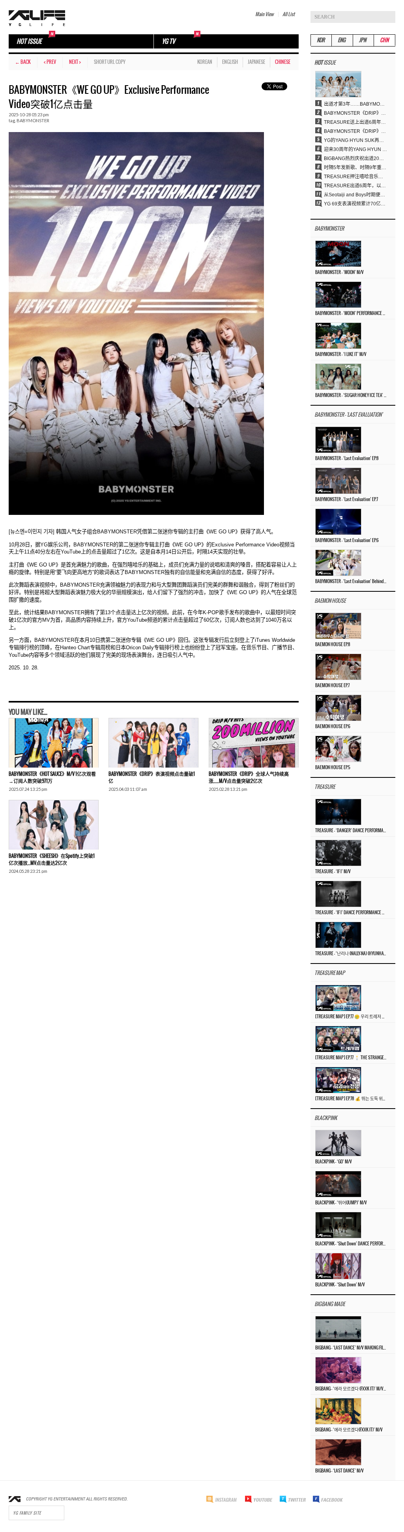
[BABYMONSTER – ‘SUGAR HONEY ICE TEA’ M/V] (338, 376)
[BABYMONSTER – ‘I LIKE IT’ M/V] (338, 335)
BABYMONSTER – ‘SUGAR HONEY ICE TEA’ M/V (350, 395)
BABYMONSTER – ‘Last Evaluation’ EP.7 (346, 499)
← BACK (23, 62)
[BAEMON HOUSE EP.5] (338, 748)
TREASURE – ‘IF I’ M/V (333, 871)
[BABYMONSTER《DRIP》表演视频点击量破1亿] (153, 743)
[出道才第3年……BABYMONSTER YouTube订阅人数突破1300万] (338, 84)
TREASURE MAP (329, 973)
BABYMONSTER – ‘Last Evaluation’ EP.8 (347, 458)
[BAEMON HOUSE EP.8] (338, 625)
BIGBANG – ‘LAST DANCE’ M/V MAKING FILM (350, 1348)
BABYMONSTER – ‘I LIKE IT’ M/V (341, 354)
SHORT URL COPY (109, 62)
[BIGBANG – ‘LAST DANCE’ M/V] (338, 1452)
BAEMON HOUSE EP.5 (332, 767)
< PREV (50, 62)
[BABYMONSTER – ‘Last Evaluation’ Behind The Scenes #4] (338, 562)
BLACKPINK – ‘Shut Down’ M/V (340, 1284)
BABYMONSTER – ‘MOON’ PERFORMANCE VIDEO (350, 313)
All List (288, 14)
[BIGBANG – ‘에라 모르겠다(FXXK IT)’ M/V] (338, 1411)
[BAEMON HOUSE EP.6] (338, 707)
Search (389, 17)
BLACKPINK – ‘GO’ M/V (333, 1161)
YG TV (168, 41)
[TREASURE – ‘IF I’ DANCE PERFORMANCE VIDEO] (338, 893)
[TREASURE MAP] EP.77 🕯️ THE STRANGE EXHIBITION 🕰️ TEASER (350, 1057)
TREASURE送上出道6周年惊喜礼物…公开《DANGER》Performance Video (355, 122)
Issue (324, 63)
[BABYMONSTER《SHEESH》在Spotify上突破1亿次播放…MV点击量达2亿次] (54, 825)
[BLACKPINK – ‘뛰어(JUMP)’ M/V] (338, 1184)
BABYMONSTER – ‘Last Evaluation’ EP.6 (347, 540)
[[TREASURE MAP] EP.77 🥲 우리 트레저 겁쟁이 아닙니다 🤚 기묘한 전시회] (338, 998)
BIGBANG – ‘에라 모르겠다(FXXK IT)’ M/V (349, 1430)
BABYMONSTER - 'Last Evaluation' (348, 415)
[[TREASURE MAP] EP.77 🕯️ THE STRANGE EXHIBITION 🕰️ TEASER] (338, 1039)
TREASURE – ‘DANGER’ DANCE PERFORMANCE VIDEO (350, 830)
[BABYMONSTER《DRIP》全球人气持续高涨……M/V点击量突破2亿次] (254, 743)
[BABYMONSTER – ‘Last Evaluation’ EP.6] (338, 521)
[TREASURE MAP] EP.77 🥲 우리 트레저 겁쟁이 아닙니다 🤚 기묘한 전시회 (350, 1016)
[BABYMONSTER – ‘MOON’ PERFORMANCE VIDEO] (338, 294)
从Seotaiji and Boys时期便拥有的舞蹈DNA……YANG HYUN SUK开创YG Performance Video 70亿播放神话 (355, 195)
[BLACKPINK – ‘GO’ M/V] (338, 1143)
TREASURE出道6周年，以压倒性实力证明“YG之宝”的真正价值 (355, 185)
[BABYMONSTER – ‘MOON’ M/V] (338, 253)
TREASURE (324, 787)
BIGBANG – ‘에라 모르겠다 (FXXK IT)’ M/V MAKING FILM (350, 1389)
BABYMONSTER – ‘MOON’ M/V (339, 272)
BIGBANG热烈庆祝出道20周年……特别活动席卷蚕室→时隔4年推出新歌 (355, 158)
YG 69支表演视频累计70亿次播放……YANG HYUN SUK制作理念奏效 (355, 204)
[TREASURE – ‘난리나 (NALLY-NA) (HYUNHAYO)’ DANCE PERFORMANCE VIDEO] (338, 934)
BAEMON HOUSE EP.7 (332, 685)
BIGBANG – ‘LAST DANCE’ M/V (339, 1471)
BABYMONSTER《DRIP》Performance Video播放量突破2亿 (355, 131)
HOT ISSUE (29, 41)
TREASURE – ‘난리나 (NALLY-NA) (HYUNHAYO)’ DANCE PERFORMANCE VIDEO (350, 953)
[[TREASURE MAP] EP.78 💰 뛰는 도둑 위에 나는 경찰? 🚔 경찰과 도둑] (338, 1080)
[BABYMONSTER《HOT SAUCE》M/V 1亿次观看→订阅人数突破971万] (54, 743)
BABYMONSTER (33, 120)
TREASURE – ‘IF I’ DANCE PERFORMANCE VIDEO (350, 912)
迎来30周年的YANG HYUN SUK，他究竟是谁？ (355, 149)
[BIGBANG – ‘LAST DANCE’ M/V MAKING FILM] (338, 1329)
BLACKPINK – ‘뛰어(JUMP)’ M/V (341, 1202)
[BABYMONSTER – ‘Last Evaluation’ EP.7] (338, 480)
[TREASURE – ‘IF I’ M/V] (338, 852)
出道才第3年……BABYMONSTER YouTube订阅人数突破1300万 (355, 104)
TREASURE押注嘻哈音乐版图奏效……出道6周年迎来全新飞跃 (355, 176)
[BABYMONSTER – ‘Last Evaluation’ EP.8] (338, 439)
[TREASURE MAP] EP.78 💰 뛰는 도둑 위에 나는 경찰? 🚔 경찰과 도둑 (350, 1098)
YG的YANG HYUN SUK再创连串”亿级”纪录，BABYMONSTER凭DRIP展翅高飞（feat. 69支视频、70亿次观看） (355, 140)
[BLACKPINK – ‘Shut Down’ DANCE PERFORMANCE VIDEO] (338, 1225)
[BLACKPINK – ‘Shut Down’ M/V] (338, 1266)
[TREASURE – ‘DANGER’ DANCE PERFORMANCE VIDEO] (338, 811)
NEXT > (75, 62)
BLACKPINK (325, 1118)
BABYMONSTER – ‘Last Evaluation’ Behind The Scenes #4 (350, 581)
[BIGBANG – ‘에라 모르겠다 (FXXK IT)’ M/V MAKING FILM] (338, 1370)
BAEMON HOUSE (330, 601)
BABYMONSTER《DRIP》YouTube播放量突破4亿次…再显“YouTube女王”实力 (355, 113)
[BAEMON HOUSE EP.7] (338, 666)
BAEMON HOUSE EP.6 (332, 726)
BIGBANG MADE (329, 1304)
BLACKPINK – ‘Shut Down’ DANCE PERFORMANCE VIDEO (350, 1243)
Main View (264, 14)
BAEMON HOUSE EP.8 (332, 644)
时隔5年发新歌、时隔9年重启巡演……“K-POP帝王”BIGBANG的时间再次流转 (355, 167)
